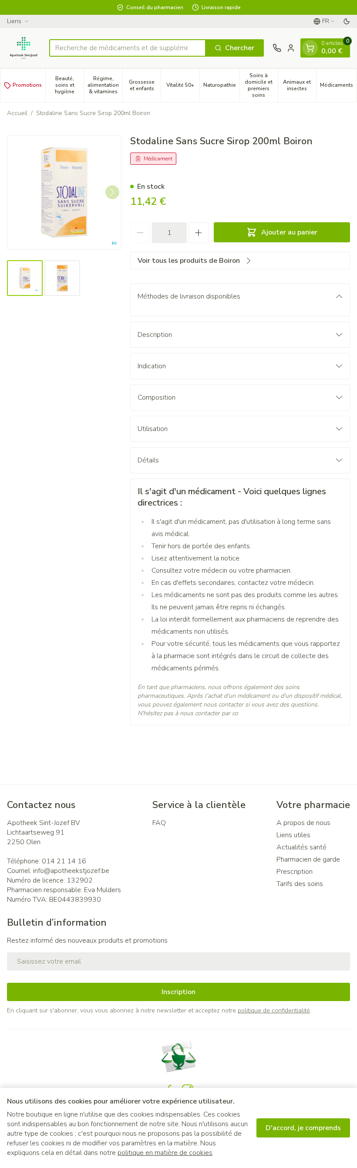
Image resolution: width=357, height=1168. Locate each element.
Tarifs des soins (299, 884)
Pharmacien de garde (308, 859)
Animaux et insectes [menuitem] (299, 85)
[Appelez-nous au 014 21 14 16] (277, 48)
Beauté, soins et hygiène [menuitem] (69, 85)
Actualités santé (301, 847)
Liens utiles (293, 835)
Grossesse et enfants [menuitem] (145, 85)
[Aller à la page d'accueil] (23, 48)
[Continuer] (112, 192)
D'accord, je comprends (303, 1128)
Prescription (294, 871)
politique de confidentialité (274, 1010)
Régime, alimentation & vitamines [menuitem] (105, 85)
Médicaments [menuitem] (338, 86)
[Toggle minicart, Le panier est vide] (310, 48)
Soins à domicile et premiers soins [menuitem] (261, 85)
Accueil (17, 113)
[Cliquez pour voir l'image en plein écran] (64, 192)
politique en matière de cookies (165, 1153)
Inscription (178, 992)
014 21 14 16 (64, 861)
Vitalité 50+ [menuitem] (182, 86)
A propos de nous (303, 823)
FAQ (159, 823)
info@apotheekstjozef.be (71, 871)
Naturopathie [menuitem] (221, 86)
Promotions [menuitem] (27, 84)
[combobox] (127, 48)
